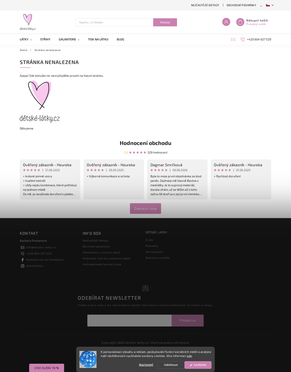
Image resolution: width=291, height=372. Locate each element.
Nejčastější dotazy (205, 5)
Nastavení (146, 365)
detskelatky (34, 265)
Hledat (165, 22)
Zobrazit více (145, 208)
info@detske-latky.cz (41, 247)
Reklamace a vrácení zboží (101, 252)
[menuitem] (28, 39)
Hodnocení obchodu (145, 142)
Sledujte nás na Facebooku (45, 259)
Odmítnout (171, 365)
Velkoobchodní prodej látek (102, 264)
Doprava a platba (158, 257)
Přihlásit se (187, 320)
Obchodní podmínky (241, 5)
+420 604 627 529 (39, 253)
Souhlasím (200, 365)
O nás (149, 239)
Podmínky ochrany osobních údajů (106, 258)
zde (189, 356)
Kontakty (152, 245)
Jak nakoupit (154, 251)
